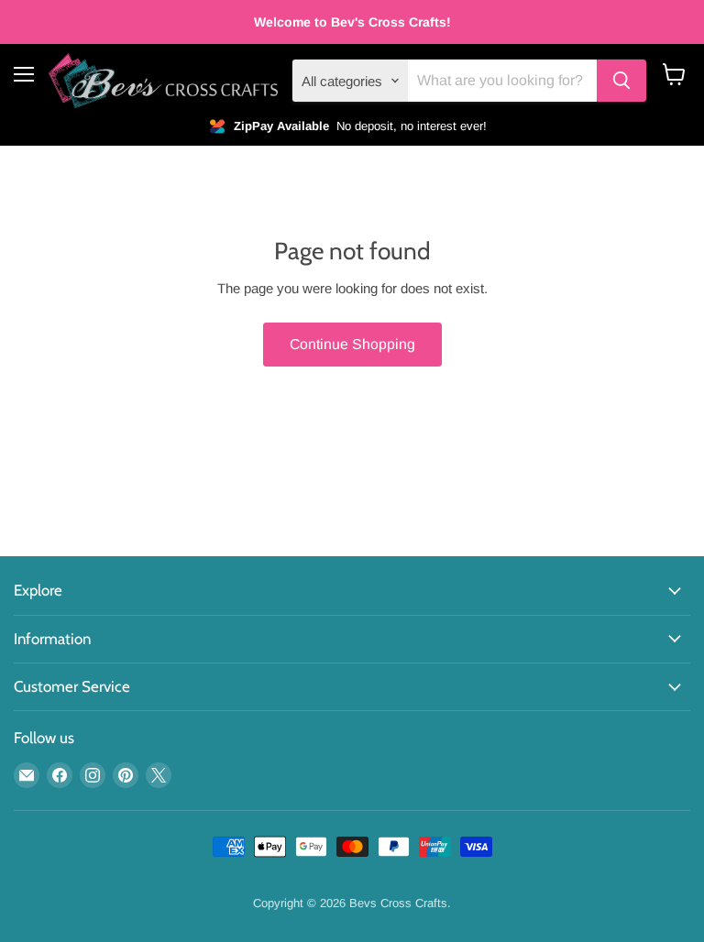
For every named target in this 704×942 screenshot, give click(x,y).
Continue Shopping (352, 344)
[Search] (621, 81)
